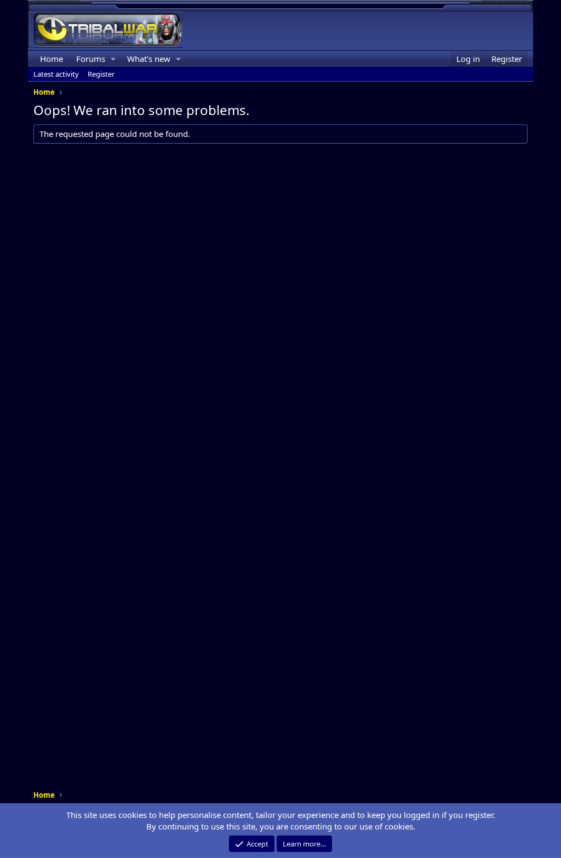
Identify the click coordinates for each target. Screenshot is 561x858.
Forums (90, 58)
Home (51, 58)
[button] (113, 59)
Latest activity (56, 74)
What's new (148, 58)
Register (101, 74)
